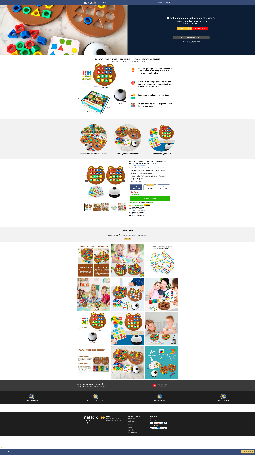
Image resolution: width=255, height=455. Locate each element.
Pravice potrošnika (132, 430)
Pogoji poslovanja (132, 419)
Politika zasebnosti (132, 421)
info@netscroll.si (162, 385)
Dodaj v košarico (151, 198)
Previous (86, 182)
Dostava (130, 424)
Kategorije (102, 2)
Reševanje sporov (132, 429)
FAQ (151, 418)
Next (124, 182)
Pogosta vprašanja (132, 418)
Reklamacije (130, 427)
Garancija (130, 426)
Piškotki (129, 423)
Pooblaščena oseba (132, 432)
